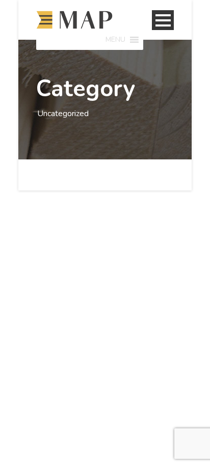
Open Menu (163, 20)
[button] (115, 40)
